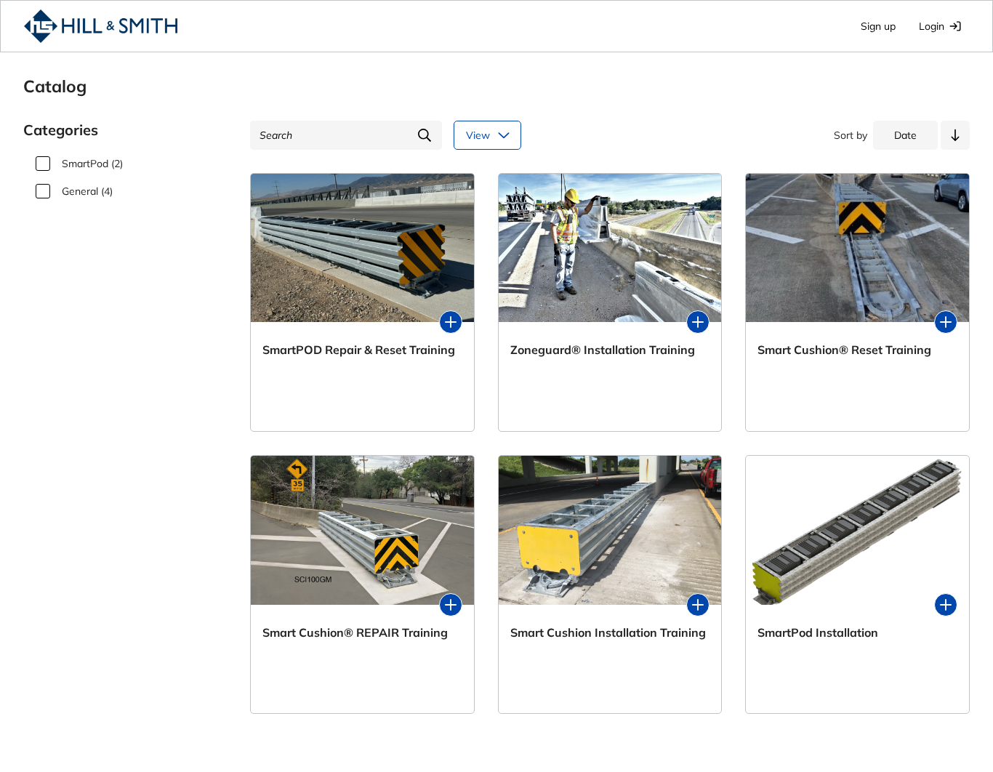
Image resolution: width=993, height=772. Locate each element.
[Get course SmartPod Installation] (945, 604)
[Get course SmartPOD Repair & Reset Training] (450, 322)
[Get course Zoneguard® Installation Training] (697, 322)
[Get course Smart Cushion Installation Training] (697, 604)
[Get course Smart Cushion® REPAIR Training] (450, 604)
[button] (955, 135)
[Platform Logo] (100, 26)
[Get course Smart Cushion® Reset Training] (945, 322)
